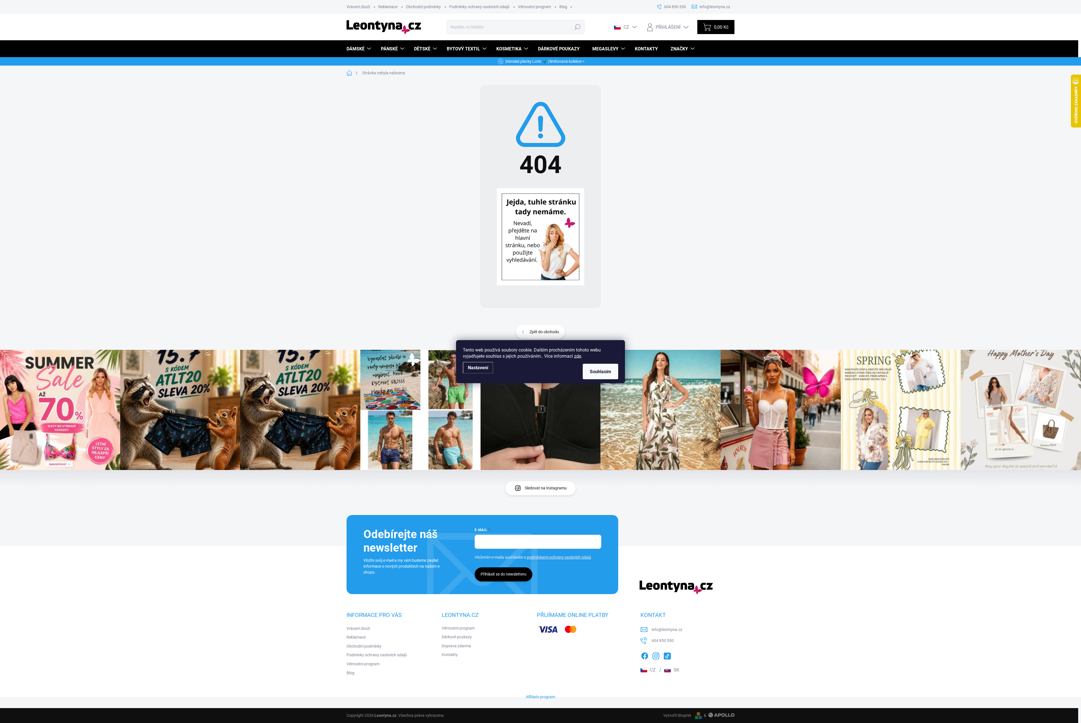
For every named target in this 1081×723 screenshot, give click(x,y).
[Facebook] (644, 655)
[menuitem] (359, 48)
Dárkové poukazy (457, 637)
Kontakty (450, 654)
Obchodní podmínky (423, 7)
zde (577, 356)
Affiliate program (540, 697)
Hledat (577, 27)
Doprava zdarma (456, 646)
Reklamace (387, 7)
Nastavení (478, 367)
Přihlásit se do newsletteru (503, 574)
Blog (563, 7)
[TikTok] (667, 655)
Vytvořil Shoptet (677, 715)
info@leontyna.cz (667, 629)
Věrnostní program (534, 7)
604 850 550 (663, 640)
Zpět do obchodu (544, 332)
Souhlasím (600, 371)
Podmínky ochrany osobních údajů (479, 7)
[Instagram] (656, 655)
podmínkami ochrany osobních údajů (559, 557)
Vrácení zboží (358, 7)
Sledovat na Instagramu (546, 488)
